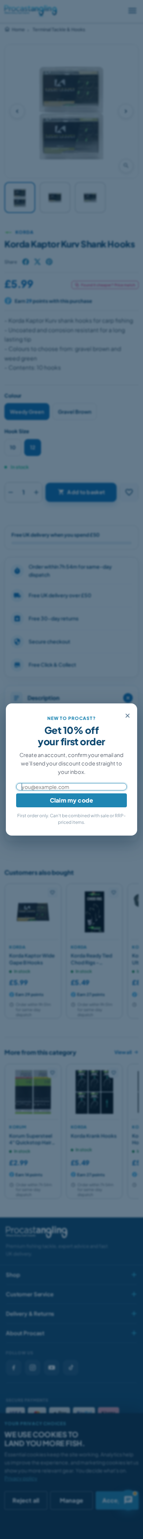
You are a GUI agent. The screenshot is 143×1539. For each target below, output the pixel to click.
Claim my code (71, 800)
